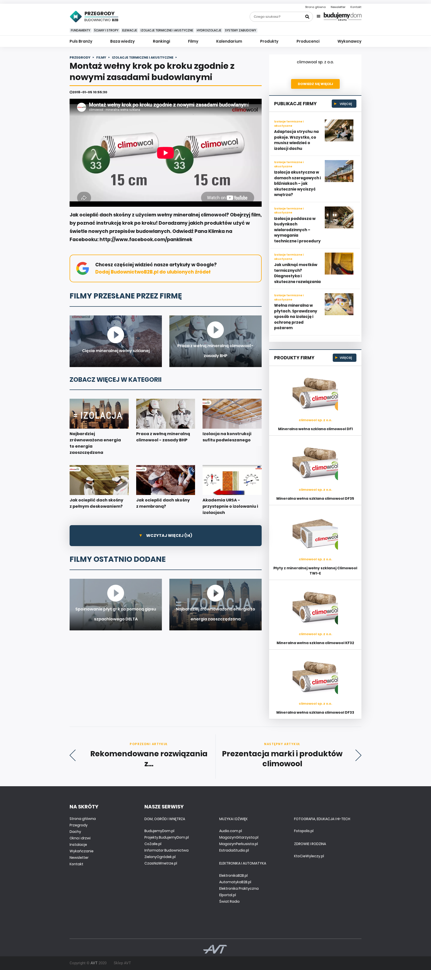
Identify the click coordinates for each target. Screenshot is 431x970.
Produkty (269, 41)
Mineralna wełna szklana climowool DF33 (315, 712)
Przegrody (79, 825)
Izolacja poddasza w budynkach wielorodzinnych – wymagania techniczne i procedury (297, 230)
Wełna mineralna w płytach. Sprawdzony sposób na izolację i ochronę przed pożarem (295, 316)
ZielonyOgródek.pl (160, 856)
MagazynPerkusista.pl (238, 843)
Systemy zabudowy (240, 30)
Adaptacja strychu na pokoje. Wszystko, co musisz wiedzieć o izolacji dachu (296, 140)
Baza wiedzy (122, 41)
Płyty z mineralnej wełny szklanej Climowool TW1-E (315, 571)
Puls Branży (81, 41)
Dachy (75, 831)
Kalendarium (229, 41)
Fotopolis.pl (304, 830)
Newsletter (338, 7)
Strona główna (315, 7)
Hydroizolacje (209, 30)
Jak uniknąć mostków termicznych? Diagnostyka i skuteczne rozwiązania (297, 273)
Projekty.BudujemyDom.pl (166, 837)
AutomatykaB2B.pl (235, 881)
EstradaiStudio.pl (234, 850)
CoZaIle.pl (152, 843)
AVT (94, 963)
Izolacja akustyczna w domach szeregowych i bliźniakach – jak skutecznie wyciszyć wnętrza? (297, 183)
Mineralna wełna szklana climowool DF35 (315, 498)
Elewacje (129, 30)
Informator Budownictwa (166, 850)
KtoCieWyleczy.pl (309, 856)
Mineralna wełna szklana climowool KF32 (315, 642)
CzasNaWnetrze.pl (160, 863)
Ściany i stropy (106, 30)
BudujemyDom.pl (159, 830)
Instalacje (78, 844)
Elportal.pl (227, 894)
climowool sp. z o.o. (315, 62)
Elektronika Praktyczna (239, 888)
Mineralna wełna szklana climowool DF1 (315, 428)
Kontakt (355, 7)
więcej (345, 103)
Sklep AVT (122, 963)
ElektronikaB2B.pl (233, 875)
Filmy (193, 41)
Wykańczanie (82, 851)
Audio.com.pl (230, 830)
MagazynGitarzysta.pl (238, 837)
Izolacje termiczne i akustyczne (167, 30)
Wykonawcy (349, 41)
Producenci (308, 41)
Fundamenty (80, 30)
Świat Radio (229, 901)
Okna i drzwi (80, 838)
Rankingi (161, 41)
